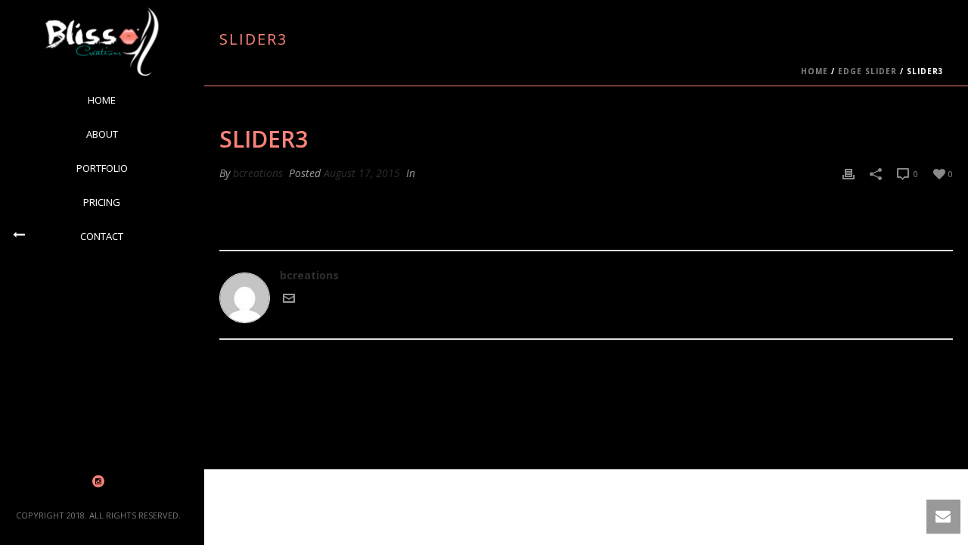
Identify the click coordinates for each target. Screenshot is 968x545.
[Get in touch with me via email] (289, 300)
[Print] (848, 173)
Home (814, 71)
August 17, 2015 (362, 173)
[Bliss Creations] (101, 42)
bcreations (258, 173)
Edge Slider (867, 71)
